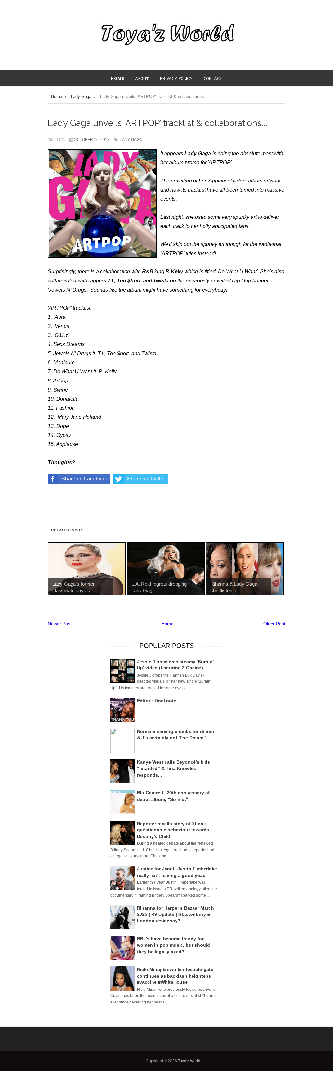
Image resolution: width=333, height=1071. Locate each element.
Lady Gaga (131, 139)
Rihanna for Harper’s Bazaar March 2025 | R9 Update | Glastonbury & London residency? (175, 914)
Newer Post (60, 623)
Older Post (274, 623)
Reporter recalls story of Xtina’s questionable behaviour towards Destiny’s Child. (173, 830)
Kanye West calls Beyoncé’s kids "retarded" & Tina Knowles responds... (173, 768)
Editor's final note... (158, 700)
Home (167, 623)
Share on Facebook (84, 478)
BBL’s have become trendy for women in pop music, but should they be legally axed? (173, 945)
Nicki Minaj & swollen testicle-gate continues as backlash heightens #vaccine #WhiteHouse (175, 976)
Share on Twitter (146, 478)
